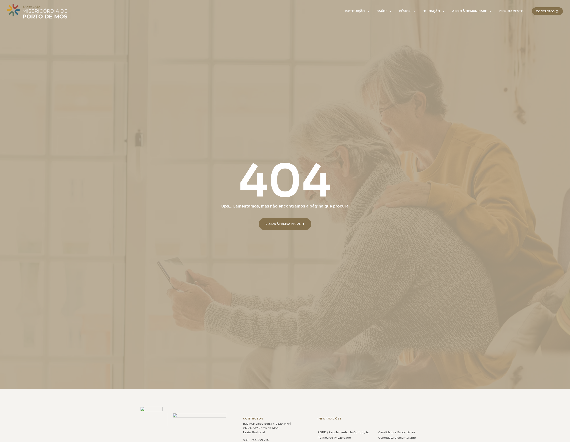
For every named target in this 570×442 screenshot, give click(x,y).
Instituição (355, 11)
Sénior (405, 11)
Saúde (382, 11)
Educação (431, 11)
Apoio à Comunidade (469, 11)
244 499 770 (256, 440)
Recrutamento (511, 11)
